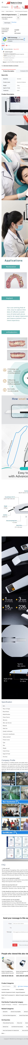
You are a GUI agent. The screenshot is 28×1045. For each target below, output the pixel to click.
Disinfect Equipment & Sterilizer (9, 992)
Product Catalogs (23, 986)
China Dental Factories (8, 1023)
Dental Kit (5, 1011)
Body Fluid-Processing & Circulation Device (9, 995)
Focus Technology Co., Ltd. (19, 1038)
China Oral (19, 1023)
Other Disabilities (20, 989)
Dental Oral (5, 1026)
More (3, 998)
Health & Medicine (9, 11)
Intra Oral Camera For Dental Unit (11, 1030)
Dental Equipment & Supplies (21, 11)
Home (3, 11)
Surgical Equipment (20, 992)
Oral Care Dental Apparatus (9, 1015)
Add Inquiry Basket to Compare (10, 65)
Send (15, 945)
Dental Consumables (16, 1011)
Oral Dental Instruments (17, 1026)
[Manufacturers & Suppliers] (14, 2)
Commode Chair (5, 989)
